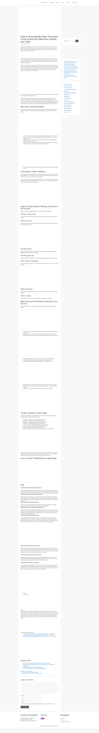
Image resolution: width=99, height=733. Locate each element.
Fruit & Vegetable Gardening (70, 89)
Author (24, 593)
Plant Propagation (67, 106)
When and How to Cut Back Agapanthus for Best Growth (32, 673)
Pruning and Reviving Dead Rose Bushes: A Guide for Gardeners (36, 663)
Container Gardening (68, 85)
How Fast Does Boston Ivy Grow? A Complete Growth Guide (35, 633)
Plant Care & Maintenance (69, 103)
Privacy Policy (74, 2)
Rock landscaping (44, 2)
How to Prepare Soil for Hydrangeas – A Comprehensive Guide (70, 76)
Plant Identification (68, 105)
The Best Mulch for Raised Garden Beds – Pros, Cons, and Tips (36, 636)
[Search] (76, 41)
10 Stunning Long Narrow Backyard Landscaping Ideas (34, 668)
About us (62, 2)
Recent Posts (26, 594)
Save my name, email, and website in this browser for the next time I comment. (38, 703)
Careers (57, 2)
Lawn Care (66, 99)
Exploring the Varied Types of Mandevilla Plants (33, 667)
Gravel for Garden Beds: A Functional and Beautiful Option (35, 635)
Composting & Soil (67, 84)
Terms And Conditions (65, 721)
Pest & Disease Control (68, 101)
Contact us (68, 2)
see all (32, 632)
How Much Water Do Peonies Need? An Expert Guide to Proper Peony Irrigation (71, 72)
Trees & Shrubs (67, 111)
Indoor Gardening (67, 98)
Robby (22, 610)
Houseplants (66, 96)
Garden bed (52, 2)
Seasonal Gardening (68, 110)
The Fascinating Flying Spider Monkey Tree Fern (30, 672)
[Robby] (27, 608)
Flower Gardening (67, 87)
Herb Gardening (67, 94)
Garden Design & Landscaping (70, 92)
